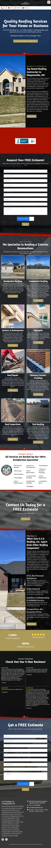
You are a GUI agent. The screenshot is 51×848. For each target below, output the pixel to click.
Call (4, 8)
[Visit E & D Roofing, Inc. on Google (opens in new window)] (3, 839)
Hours (18, 8)
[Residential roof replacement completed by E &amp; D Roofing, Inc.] (12, 267)
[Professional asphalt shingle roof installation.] (12, 361)
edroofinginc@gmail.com (36, 807)
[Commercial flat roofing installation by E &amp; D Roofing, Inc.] (38, 410)
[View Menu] (48, 2)
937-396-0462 (37, 805)
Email (25, 8)
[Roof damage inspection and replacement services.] (12, 410)
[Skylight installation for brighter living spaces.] (38, 316)
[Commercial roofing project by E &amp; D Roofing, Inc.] (38, 267)
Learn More (12, 296)
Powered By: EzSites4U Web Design (35, 844)
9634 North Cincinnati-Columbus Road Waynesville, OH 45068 (38, 802)
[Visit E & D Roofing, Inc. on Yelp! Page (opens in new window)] (6, 839)
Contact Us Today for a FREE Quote (25, 41)
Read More (31, 116)
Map (11, 8)
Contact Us (25, 519)
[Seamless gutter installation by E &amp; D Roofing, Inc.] (12, 316)
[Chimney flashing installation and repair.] (38, 361)
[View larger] (13, 91)
